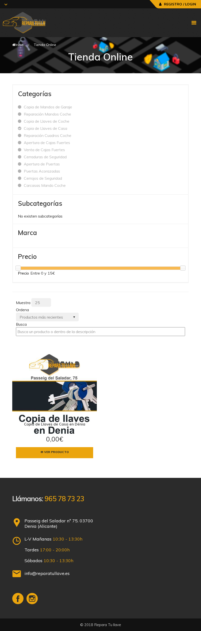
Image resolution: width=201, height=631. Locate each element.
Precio (23, 273)
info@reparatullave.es (47, 573)
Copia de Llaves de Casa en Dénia (54, 424)
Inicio (19, 45)
